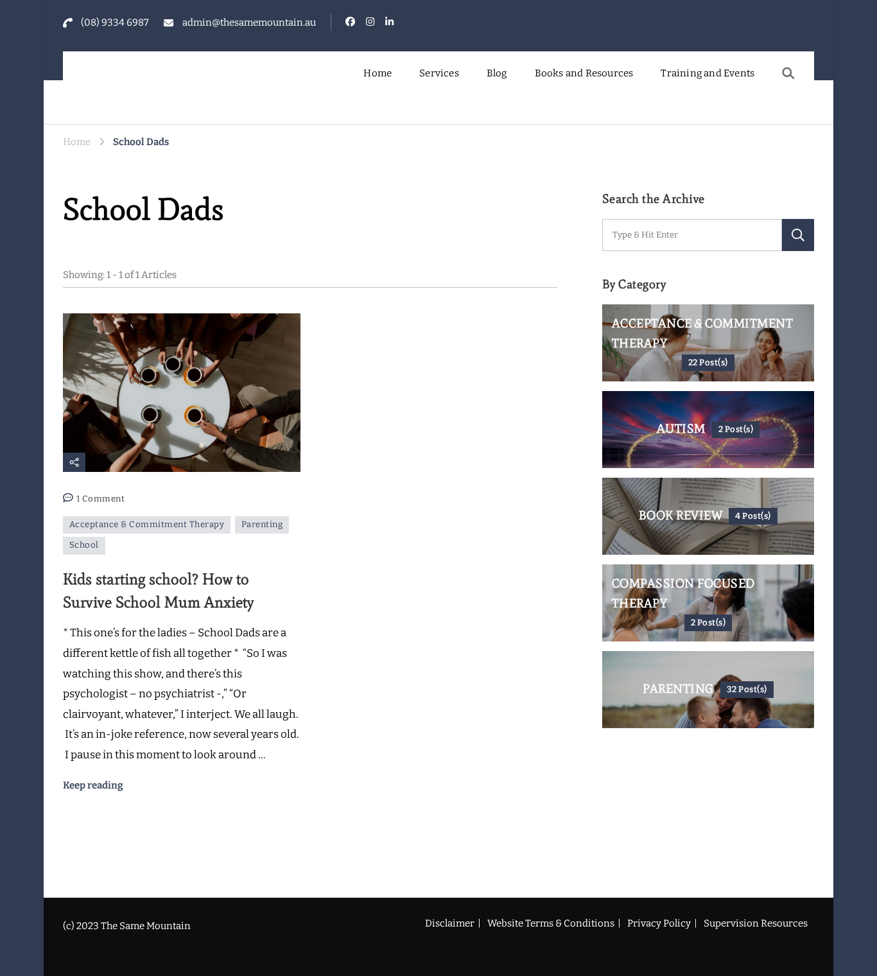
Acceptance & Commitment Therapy (147, 524)
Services (439, 73)
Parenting (262, 524)
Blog (497, 73)
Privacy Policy (659, 923)
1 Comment (100, 500)
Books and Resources (584, 73)
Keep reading (93, 785)
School (84, 545)
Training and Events (707, 73)
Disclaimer (449, 923)
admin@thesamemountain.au (249, 22)
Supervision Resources (756, 923)
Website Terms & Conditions (550, 923)
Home (377, 73)
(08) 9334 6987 (115, 22)
